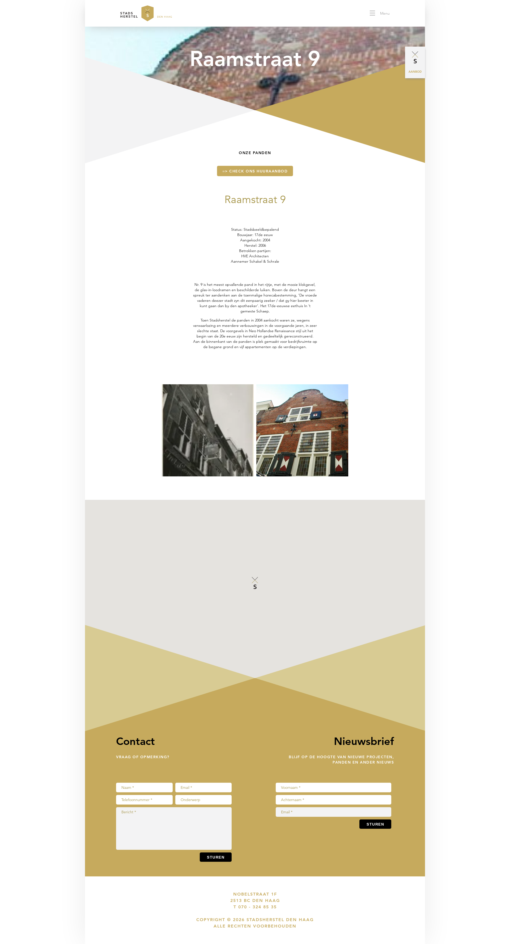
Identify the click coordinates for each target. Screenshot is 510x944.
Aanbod (415, 71)
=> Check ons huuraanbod (255, 171)
